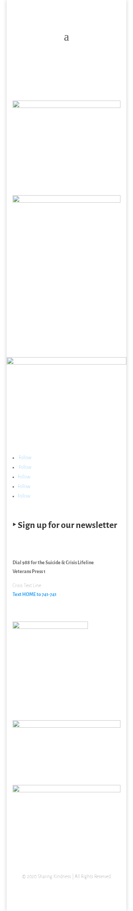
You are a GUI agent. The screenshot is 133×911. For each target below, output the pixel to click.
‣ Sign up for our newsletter (65, 526)
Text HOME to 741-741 (35, 594)
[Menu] (109, 76)
